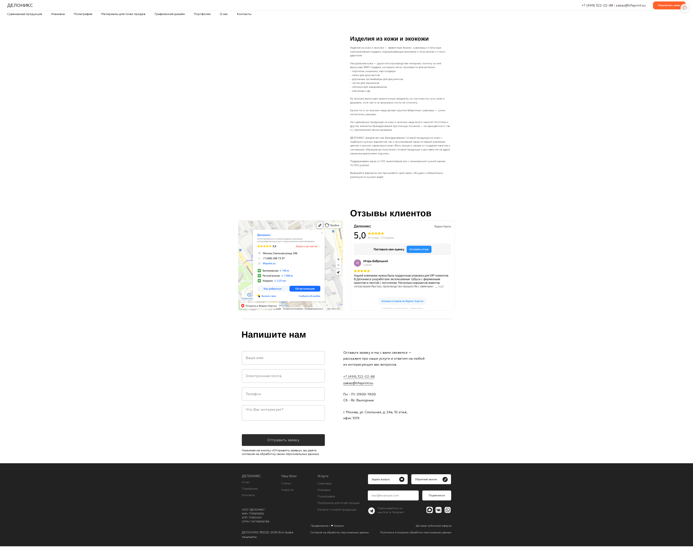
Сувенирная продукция (24, 14)
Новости (287, 490)
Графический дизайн (170, 14)
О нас (224, 14)
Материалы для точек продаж (123, 14)
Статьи (286, 483)
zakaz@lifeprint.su (631, 5)
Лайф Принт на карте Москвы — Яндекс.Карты (402, 308)
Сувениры (324, 483)
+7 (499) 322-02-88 (597, 5)
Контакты (244, 14)
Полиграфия (83, 14)
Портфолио (202, 14)
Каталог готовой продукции (336, 509)
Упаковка (58, 14)
